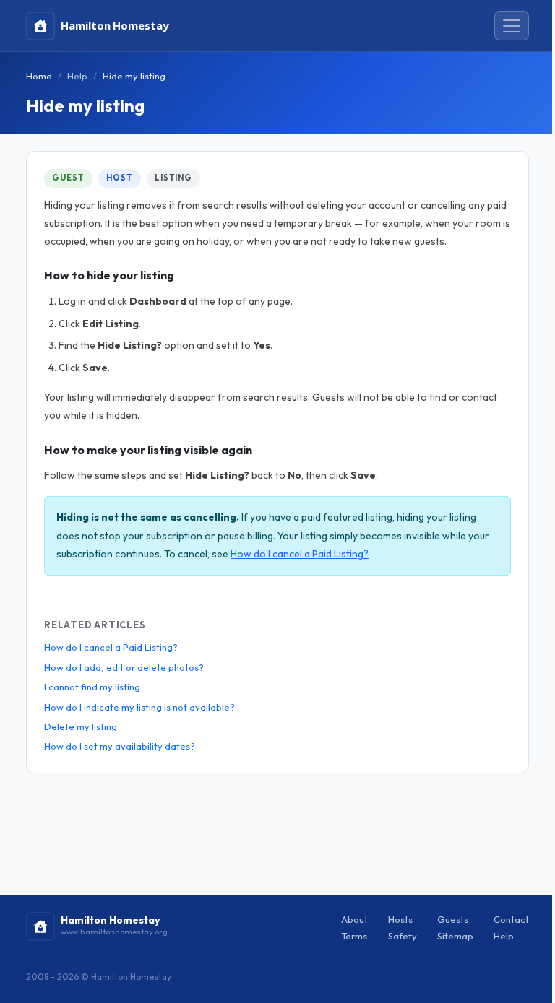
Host (119, 178)
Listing (173, 178)
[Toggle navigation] (511, 26)
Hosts (400, 919)
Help (77, 76)
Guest (68, 178)
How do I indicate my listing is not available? (139, 707)
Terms (354, 936)
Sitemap (455, 936)
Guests (452, 919)
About (354, 919)
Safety (402, 936)
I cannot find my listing (92, 686)
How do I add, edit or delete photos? (124, 667)
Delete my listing (80, 726)
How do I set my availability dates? (119, 746)
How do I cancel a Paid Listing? (300, 553)
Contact (511, 919)
